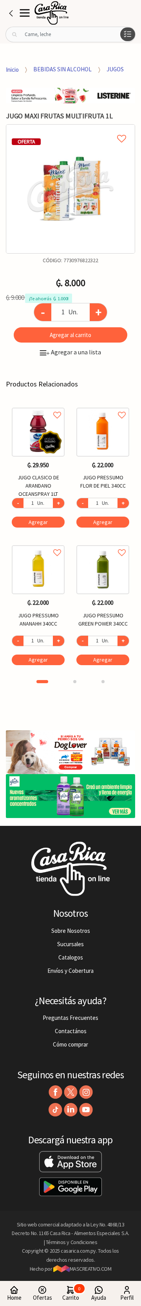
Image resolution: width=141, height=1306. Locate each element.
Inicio (12, 69)
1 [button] (42, 681)
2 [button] (74, 681)
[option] (70, 189)
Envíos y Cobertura (70, 970)
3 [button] (103, 681)
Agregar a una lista (73, 352)
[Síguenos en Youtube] (86, 1110)
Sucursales (70, 944)
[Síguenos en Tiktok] (55, 1110)
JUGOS (115, 69)
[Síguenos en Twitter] (70, 1092)
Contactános (71, 1031)
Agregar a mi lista (70, 130)
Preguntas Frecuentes (70, 1017)
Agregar (38, 522)
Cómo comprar (70, 1044)
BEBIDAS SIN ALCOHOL (62, 69)
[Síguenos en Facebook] (55, 1092)
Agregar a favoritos (38, 406)
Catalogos (70, 957)
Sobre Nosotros (70, 930)
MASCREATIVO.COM (91, 1268)
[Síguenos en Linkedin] (70, 1110)
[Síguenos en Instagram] (86, 1092)
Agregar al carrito (70, 335)
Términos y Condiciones (72, 1242)
